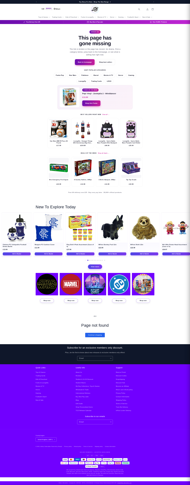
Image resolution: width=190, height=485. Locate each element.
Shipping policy (99, 446)
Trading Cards (96, 81)
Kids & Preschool (41, 379)
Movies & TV (108, 75)
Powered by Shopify (56, 446)
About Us (79, 372)
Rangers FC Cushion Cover (45, 244)
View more (95, 267)
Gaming (131, 75)
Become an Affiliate (122, 386)
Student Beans (81, 383)
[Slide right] (105, 260)
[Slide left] (85, 260)
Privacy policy (68, 446)
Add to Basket (16, 254)
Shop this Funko (91, 103)
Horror (120, 75)
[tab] (87, 260)
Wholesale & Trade (82, 389)
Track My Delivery (122, 407)
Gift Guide (79, 403)
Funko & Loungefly (42, 383)
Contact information (110, 446)
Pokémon (84, 75)
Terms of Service (121, 403)
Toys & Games (40, 372)
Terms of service (88, 446)
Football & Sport (41, 396)
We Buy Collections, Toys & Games (88, 386)
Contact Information (122, 396)
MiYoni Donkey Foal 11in (108, 244)
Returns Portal (121, 372)
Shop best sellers (105, 62)
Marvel (96, 75)
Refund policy (77, 446)
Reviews (78, 375)
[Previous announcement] (36, 2)
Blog (77, 400)
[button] (50, 8)
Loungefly (82, 81)
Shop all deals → (103, 153)
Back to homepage (85, 62)
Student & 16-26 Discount (84, 379)
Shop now (46, 300)
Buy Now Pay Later (82, 396)
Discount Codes (121, 375)
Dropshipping (120, 379)
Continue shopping (95, 335)
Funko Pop (60, 75)
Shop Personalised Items (84, 407)
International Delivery (83, 393)
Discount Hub (120, 383)
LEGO (109, 81)
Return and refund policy (124, 389)
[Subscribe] (110, 358)
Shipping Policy (121, 400)
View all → (105, 114)
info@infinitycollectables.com (124, 482)
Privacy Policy (120, 393)
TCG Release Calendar (84, 410)
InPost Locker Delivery (123, 410)
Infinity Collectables (45, 446)
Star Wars (72, 75)
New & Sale (39, 400)
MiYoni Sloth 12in (136, 244)
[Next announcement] (154, 2)
